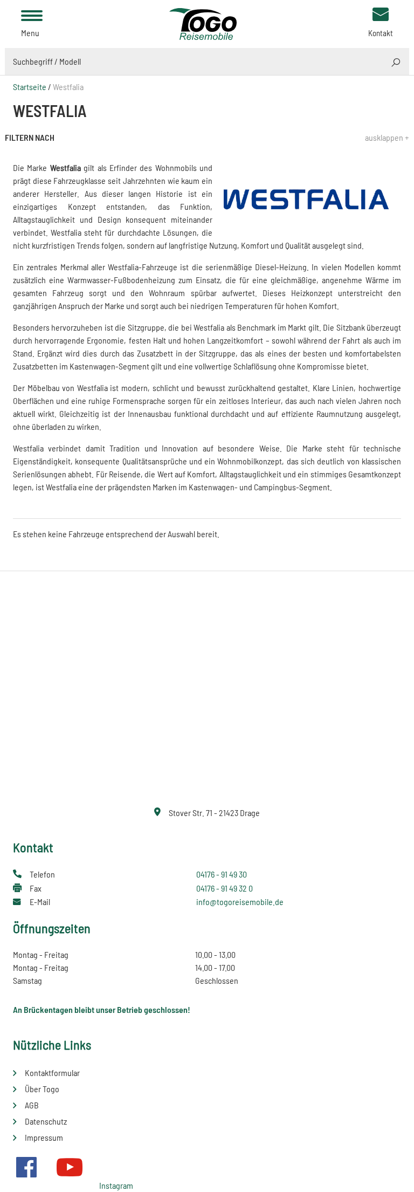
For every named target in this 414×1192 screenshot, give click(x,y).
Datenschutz (46, 1121)
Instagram (116, 1185)
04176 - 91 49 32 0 (224, 888)
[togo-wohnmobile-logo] (207, 23)
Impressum (44, 1137)
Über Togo (42, 1089)
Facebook (26, 1167)
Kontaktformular (52, 1072)
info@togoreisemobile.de (240, 901)
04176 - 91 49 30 (221, 874)
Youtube (69, 1167)
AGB (32, 1105)
